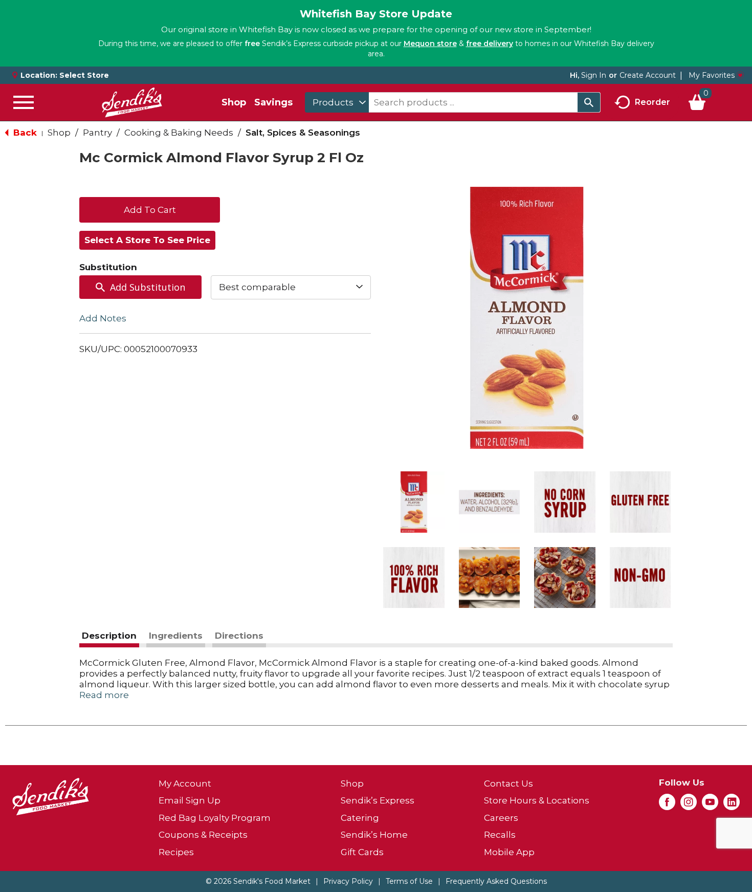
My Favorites (712, 75)
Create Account (648, 75)
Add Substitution (147, 287)
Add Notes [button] (102, 318)
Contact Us (508, 783)
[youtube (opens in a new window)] (710, 805)
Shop (234, 102)
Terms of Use (409, 881)
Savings (273, 102)
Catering (360, 818)
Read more (104, 695)
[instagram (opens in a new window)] (688, 805)
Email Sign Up (189, 800)
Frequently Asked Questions (496, 881)
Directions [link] (239, 635)
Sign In (593, 75)
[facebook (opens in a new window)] (667, 805)
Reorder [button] (652, 101)
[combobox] (337, 102)
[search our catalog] (589, 102)
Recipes (176, 852)
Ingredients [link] (176, 635)
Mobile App (509, 852)
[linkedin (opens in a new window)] (731, 805)
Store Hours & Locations (536, 800)
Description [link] (109, 635)
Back (24, 132)
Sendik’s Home (374, 835)
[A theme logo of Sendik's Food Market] (132, 102)
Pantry (97, 132)
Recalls (500, 835)
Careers (501, 818)
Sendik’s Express (377, 800)
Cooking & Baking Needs (178, 132)
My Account (185, 783)
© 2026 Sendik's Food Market (258, 881)
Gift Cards (362, 852)
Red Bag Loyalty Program (215, 818)
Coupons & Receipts (203, 835)
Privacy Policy (348, 881)
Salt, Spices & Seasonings (303, 132)
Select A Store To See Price (147, 240)
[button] (414, 502)
